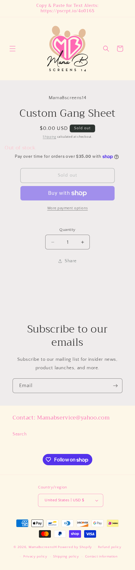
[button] (12, 49)
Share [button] (71, 261)
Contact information (101, 556)
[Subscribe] (115, 385)
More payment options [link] (67, 208)
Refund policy (110, 547)
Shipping (49, 137)
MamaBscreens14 (43, 547)
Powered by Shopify (75, 547)
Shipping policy (66, 556)
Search (20, 434)
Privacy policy (35, 556)
